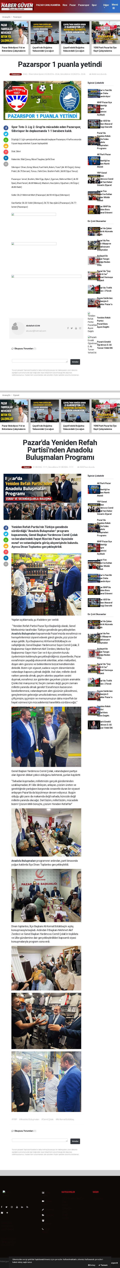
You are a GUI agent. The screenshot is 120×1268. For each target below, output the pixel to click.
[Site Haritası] (3, 1213)
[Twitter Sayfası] (8, 1207)
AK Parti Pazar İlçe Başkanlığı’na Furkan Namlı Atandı (104, 160)
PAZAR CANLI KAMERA (48, 5)
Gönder (75, 362)
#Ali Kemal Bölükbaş (65, 1119)
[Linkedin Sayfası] (23, 1207)
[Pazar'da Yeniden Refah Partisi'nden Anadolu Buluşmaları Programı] (42, 497)
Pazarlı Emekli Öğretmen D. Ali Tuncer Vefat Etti (105, 345)
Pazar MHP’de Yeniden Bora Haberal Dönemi (104, 209)
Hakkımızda (6, 1223)
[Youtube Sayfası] (18, 1207)
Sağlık (65, 1215)
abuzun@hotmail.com (36, 331)
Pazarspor (83, 5)
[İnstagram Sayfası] (13, 1207)
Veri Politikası (7, 1229)
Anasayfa (6, 17)
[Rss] (28, 1207)
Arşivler (49, 1215)
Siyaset (16, 395)
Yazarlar (49, 1209)
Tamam (104, 1265)
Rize (65, 5)
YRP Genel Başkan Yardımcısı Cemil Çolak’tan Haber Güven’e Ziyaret (105, 179)
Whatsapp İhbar (8, 1242)
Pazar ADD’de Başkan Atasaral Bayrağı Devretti (104, 124)
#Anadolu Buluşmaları (29, 1119)
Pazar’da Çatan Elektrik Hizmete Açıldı (105, 231)
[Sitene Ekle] (8, 1213)
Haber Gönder (7, 1245)
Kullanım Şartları (8, 1239)
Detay (92, 1265)
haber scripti (5, 1264)
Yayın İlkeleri (7, 1226)
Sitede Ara (98, 1198)
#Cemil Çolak (47, 1119)
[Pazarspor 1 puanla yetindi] (42, 100)
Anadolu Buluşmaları (23, 633)
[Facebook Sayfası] (3, 1207)
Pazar (73, 5)
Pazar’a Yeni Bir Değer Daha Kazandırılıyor (104, 93)
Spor (94, 5)
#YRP (14, 1119)
